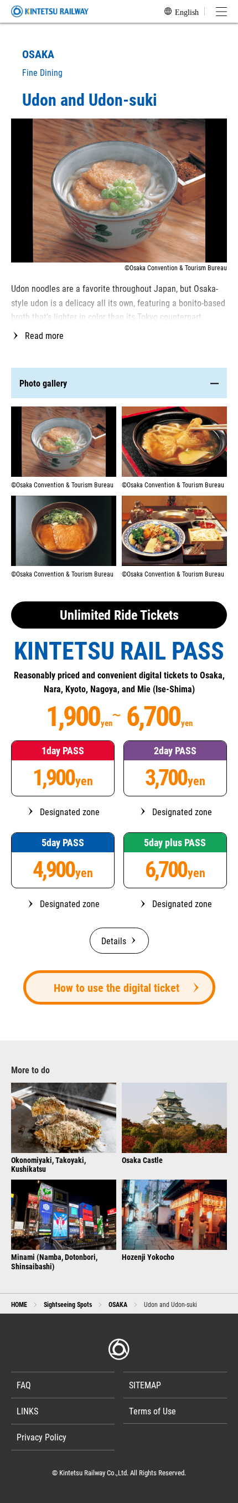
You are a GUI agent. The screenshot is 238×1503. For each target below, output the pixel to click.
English (187, 12)
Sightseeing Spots (68, 1304)
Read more (44, 335)
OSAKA (117, 1304)
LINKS (27, 1411)
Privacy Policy (41, 1437)
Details (113, 940)
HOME (19, 1304)
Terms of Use (152, 1411)
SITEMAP (145, 1385)
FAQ (24, 1385)
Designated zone (70, 811)
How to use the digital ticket (116, 987)
